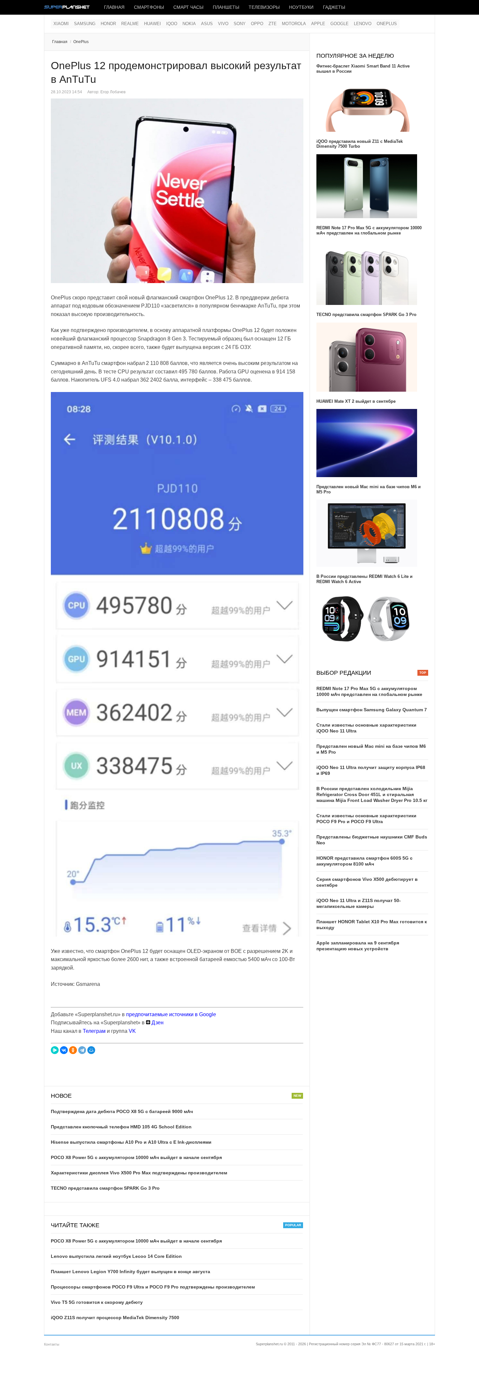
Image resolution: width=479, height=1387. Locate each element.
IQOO (171, 23)
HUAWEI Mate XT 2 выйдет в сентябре (356, 401)
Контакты (51, 1344)
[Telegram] (82, 1050)
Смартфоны (149, 7)
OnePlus (387, 23)
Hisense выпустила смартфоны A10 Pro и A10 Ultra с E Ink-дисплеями (131, 1142)
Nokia (189, 23)
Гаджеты (334, 7)
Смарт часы (188, 7)
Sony (240, 23)
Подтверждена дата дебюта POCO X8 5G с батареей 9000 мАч (122, 1111)
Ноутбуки (301, 7)
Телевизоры (264, 7)
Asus (207, 23)
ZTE (273, 23)
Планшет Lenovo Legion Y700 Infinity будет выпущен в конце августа (130, 1271)
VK (132, 1031)
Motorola (294, 23)
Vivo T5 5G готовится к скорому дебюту (97, 1302)
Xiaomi (61, 23)
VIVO (223, 23)
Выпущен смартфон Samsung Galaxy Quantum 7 (371, 709)
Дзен (157, 1022)
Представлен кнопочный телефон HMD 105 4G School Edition (121, 1126)
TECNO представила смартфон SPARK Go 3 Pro (105, 1188)
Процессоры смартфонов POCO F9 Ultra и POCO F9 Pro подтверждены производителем (153, 1286)
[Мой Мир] (91, 1050)
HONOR (108, 23)
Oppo (257, 23)
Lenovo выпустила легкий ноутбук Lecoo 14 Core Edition (116, 1256)
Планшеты (226, 7)
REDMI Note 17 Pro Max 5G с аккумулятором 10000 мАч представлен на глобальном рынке (369, 230)
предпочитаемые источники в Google (171, 1014)
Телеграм (94, 1031)
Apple (318, 23)
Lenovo (362, 23)
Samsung (84, 23)
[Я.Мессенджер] (55, 1050)
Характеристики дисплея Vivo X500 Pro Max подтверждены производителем (139, 1172)
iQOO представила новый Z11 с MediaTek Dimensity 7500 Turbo (359, 144)
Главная (114, 7)
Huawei (152, 23)
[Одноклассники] (73, 1050)
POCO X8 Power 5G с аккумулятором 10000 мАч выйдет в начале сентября (136, 1157)
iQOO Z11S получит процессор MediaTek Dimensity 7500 (115, 1317)
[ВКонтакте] (64, 1050)
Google (339, 23)
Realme (130, 23)
